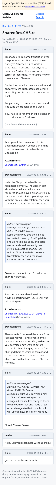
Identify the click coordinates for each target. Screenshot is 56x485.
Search (40, 17)
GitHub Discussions (35, 6)
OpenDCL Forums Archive (12, 15)
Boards (40, 13)
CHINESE (16, 25)
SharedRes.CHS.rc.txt (15, 164)
